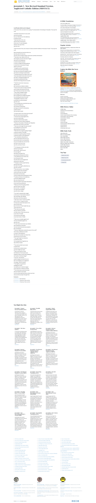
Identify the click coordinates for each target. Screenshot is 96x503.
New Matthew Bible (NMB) (66, 442)
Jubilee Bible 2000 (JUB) (42, 445)
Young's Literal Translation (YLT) (67, 470)
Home (20, 11)
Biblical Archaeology (17, 484)
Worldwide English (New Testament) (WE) (69, 467)
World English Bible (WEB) (66, 465)
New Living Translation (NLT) (67, 440)
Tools (54, 1)
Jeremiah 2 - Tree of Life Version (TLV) (36, 329)
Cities (26, 493)
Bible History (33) (65, 155)
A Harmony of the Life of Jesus (66, 490)
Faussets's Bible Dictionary (65, 140)
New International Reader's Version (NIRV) (45, 466)
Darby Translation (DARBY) (19, 456)
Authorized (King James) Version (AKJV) (22, 447)
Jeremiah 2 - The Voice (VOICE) (20, 329)
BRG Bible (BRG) (18, 448)
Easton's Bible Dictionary (65, 139)
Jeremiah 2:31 (17, 280)
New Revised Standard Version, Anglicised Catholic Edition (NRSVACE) (34, 11)
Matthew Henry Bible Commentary (67, 142)
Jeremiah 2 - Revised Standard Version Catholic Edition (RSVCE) (52, 329)
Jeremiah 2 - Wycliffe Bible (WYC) (35, 309)
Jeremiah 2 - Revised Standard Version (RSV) (20, 350)
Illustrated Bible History (65, 146)
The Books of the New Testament (66, 56)
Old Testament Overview (65, 484)
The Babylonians (40, 495)
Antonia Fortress (63, 126)
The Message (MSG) (65, 460)
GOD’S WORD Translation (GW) (20, 469)
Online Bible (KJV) (63, 133)
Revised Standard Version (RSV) (67, 457)
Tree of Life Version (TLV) (66, 463)
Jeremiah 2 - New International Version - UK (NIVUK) (35, 393)
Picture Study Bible (64, 147)
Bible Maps (33, 1)
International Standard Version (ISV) (44, 442)
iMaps (58, 1)
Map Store (62, 495)
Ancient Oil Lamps (63, 122)
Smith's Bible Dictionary (65, 137)
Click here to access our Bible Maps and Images (69, 103)
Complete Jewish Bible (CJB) (20, 453)
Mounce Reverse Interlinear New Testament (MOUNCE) (47, 453)
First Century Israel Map (18, 492)
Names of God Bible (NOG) (42, 455)
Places (55, 485)
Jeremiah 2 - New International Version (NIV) (51, 393)
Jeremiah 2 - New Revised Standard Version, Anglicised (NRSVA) (51, 351)
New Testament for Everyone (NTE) (68, 452)
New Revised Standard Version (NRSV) (68, 443)
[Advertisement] (36, 20)
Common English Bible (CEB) (20, 451)
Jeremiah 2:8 (17, 278)
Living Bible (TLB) (41, 450)
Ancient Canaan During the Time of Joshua (68, 115)
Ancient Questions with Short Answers (67, 123)
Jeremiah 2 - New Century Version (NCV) (52, 413)
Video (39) (64, 162)
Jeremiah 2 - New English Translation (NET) (36, 413)
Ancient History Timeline (65, 117)
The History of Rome (41, 487)
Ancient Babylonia (63, 113)
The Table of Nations (64, 61)
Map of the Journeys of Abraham (66, 65)
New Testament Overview (65, 487)
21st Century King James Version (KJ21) (68, 27)
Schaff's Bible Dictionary (65, 144)
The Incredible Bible (17, 495)
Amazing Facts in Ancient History (66, 110)
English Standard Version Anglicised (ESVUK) (22, 464)
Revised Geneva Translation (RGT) (67, 455)
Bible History (63, 1)
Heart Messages (45, 1)
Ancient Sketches (63, 125)
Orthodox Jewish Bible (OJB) (67, 454)
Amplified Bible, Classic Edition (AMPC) (68, 40)
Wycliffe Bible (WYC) (65, 468)
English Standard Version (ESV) (20, 463)
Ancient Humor (63, 119)
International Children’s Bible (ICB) (44, 440)
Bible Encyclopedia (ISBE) (65, 134)
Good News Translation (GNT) (20, 471)
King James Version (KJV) (42, 447)
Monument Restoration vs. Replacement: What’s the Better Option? (70, 48)
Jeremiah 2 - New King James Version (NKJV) (20, 392)
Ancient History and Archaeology (66, 116)
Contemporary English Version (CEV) (21, 455)
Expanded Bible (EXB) (18, 468)
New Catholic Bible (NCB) (42, 461)
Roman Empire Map (40, 484)
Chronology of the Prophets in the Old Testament (69, 52)
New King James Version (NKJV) (43, 471)
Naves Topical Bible (64, 136)
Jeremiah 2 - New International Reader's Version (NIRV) (20, 414)
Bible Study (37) (65, 157)
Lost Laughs (62, 493)
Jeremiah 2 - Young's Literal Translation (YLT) (20, 309)
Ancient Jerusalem (17, 487)
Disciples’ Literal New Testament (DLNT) (22, 458)
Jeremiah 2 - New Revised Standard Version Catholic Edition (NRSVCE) (36, 351)
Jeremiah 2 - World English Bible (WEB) (50, 309)
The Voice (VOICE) (65, 462)
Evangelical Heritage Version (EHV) (21, 466)
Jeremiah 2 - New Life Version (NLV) (51, 372)
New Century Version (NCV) (43, 463)
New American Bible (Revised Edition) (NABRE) (46, 456)
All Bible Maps (63, 109)
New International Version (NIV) (43, 468)
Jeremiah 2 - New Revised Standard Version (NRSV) (20, 372)
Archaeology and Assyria (65, 128)
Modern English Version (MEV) (43, 451)
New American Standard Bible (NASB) (44, 458)
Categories (39, 1)
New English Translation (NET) (43, 464)
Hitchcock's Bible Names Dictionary (67, 143)
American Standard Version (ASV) (67, 31)
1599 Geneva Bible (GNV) (65, 23)
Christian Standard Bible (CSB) (20, 450)
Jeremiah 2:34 (17, 281)
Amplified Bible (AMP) (64, 36)
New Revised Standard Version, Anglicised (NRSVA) (70, 448)
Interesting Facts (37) (66, 160)
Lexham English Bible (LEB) (43, 448)
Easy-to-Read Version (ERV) (20, 461)
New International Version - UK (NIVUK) (45, 469)
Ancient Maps (63, 120)
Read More (17, 324)
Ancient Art (62, 112)
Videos (61, 149)
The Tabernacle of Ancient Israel (43, 490)
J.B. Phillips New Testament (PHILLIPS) (45, 443)
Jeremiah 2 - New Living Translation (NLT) (35, 372)
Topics (51, 1)
